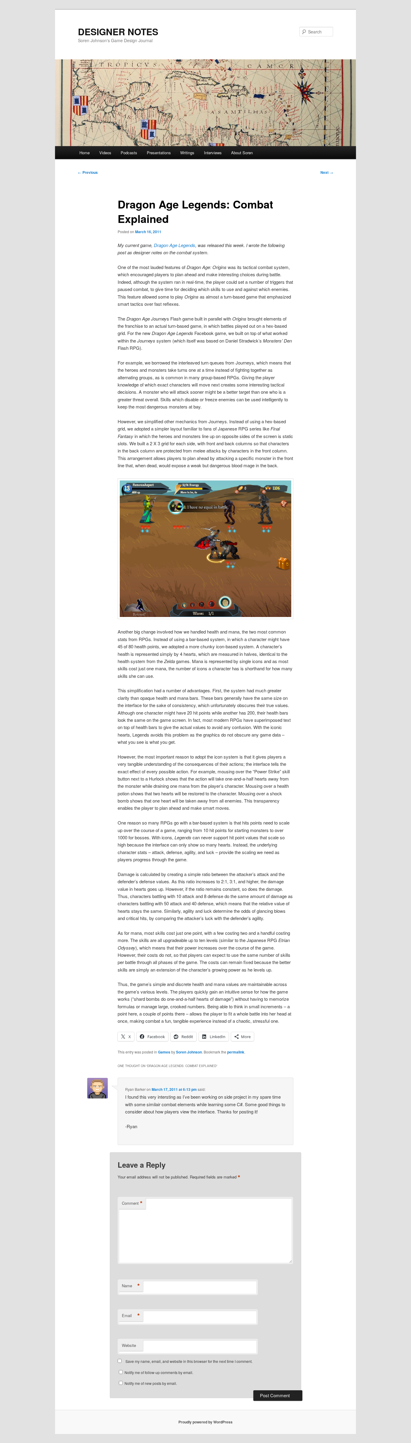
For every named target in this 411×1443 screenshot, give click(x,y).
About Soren (242, 152)
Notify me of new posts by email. (151, 1383)
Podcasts (129, 152)
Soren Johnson (189, 1052)
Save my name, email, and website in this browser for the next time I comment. (188, 1361)
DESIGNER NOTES (118, 31)
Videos (105, 152)
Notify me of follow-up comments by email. (159, 1372)
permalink (235, 1052)
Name (131, 1286)
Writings (187, 152)
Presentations (159, 152)
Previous (88, 172)
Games (164, 1052)
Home (84, 152)
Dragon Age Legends (174, 245)
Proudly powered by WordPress (205, 1422)
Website (129, 1345)
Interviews (213, 152)
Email (131, 1315)
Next (326, 172)
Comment (132, 1203)
